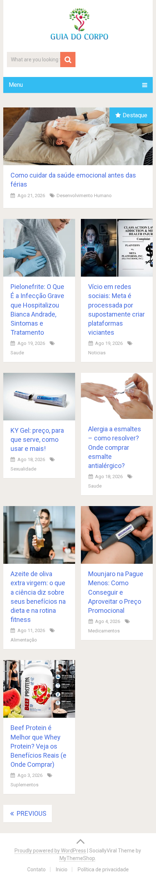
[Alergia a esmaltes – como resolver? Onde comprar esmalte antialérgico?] (117, 396)
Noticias (97, 352)
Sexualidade (23, 469)
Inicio (61, 869)
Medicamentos (104, 631)
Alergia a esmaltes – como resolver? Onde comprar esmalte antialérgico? (114, 447)
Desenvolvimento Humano (84, 195)
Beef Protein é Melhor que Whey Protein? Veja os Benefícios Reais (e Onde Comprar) (38, 746)
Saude (17, 352)
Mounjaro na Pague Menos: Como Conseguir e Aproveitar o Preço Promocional (115, 592)
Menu (16, 84)
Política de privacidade (103, 869)
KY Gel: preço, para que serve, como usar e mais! (37, 439)
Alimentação (24, 640)
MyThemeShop (77, 858)
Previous (30, 813)
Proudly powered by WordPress (50, 851)
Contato (36, 869)
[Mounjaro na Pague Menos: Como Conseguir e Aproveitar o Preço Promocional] (117, 535)
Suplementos (24, 784)
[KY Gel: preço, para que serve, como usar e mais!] (39, 396)
